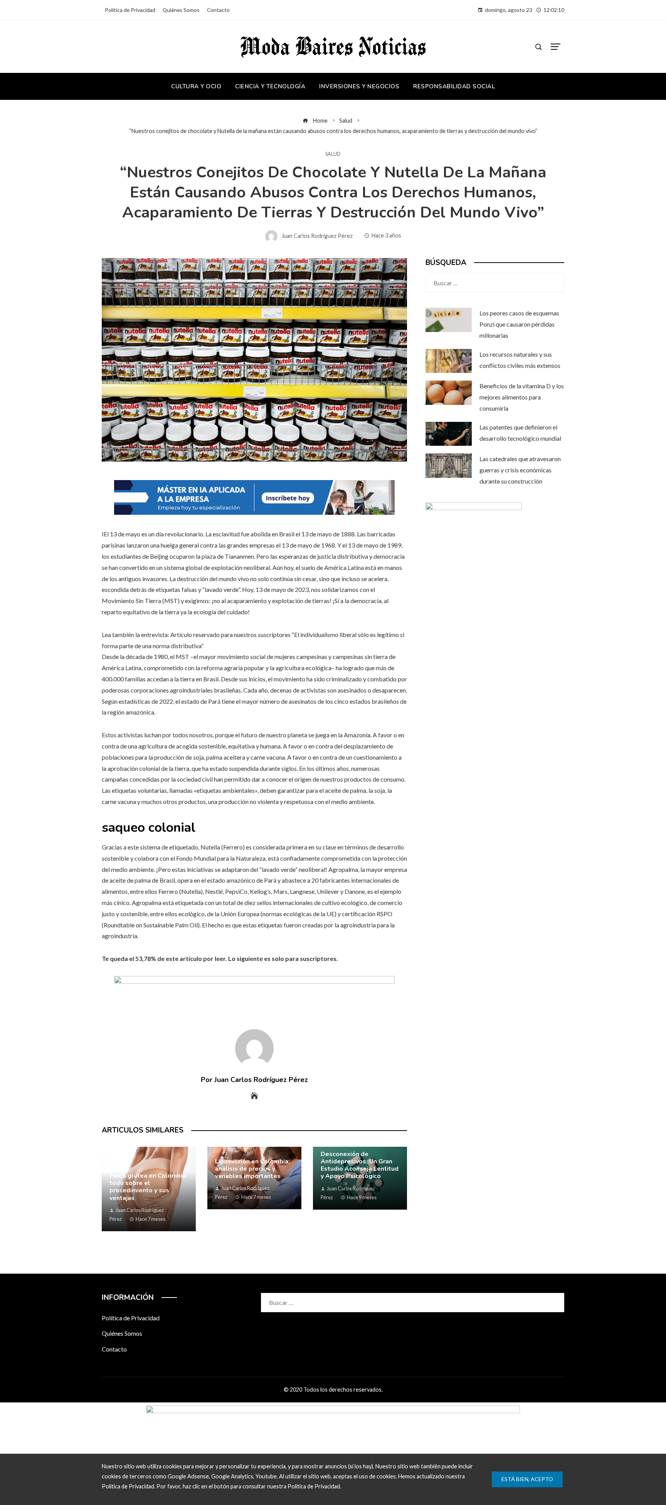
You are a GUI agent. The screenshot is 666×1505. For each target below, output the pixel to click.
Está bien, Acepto (527, 1479)
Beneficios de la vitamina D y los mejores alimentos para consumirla (521, 397)
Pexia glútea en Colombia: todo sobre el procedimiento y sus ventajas (148, 1186)
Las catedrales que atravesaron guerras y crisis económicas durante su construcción (520, 470)
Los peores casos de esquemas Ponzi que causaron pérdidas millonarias (519, 324)
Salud (333, 154)
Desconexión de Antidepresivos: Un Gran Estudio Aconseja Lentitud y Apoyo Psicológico (360, 1165)
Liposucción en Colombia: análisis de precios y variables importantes (252, 1168)
